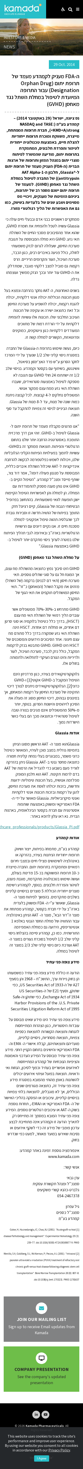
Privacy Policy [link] (59, 1450)
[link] (23, 9)
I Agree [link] (41, 1458)
